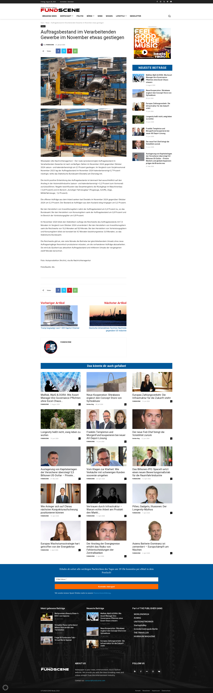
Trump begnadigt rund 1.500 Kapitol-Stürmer (60, 328)
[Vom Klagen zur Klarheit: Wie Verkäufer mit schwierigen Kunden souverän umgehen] (106, 456)
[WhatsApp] (75, 51)
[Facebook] (157, 1)
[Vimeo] (167, 1)
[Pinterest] (69, 51)
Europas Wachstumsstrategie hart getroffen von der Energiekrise (60, 545)
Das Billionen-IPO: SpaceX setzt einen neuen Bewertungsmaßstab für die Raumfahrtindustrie (151, 472)
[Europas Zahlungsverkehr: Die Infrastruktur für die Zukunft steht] (138, 106)
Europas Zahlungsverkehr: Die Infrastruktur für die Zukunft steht (158, 105)
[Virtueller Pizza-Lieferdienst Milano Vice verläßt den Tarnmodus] (47, 628)
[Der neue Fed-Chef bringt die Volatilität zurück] (138, 145)
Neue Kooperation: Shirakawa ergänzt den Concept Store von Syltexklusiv (158, 92)
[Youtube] (170, 1)
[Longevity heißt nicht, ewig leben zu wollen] (138, 119)
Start (42, 23)
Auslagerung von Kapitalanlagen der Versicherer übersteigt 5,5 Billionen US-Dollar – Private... (59, 472)
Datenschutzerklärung (102, 593)
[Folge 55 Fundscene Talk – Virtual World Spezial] (47, 640)
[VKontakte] (159, 671)
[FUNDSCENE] (42, 44)
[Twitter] (164, 1)
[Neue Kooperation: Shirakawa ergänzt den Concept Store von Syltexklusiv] (138, 93)
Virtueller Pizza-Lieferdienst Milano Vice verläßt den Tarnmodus (66, 627)
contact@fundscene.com (95, 680)
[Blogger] (134, 671)
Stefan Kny (90, 404)
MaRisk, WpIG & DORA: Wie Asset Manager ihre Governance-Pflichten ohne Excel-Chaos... (60, 397)
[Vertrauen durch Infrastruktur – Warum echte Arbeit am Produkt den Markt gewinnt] (106, 493)
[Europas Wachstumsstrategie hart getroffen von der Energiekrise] (61, 531)
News (47, 23)
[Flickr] (146, 671)
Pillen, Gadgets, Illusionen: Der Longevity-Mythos (149, 508)
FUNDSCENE (50, 45)
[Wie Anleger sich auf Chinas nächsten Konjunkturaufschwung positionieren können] (61, 493)
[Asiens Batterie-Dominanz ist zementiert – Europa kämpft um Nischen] (152, 531)
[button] (169, 16)
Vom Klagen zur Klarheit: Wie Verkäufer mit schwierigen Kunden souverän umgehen (106, 472)
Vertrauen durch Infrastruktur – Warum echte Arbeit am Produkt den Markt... (105, 509)
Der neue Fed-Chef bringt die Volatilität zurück (148, 434)
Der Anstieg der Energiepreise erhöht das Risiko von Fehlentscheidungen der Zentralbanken (103, 548)
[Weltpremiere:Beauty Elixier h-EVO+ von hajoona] (47, 616)
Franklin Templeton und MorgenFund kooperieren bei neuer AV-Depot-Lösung (157, 131)
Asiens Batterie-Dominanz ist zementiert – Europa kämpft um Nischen (150, 546)
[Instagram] (160, 1)
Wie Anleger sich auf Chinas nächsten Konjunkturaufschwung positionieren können (59, 509)
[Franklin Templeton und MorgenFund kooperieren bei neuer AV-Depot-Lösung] (138, 131)
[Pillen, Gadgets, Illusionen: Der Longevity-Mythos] (152, 493)
